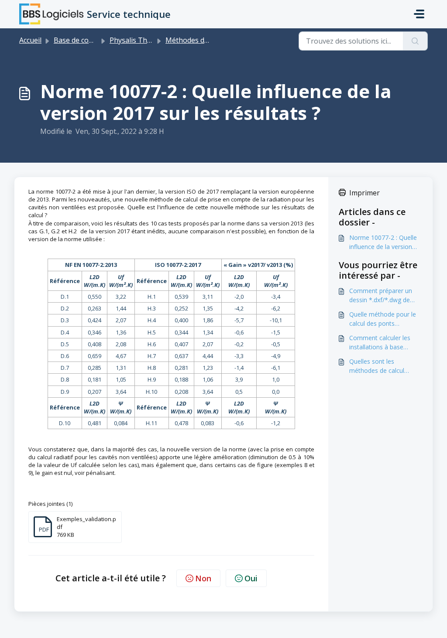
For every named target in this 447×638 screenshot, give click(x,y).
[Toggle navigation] (419, 14)
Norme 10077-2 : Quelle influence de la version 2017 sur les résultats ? (383, 242)
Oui (251, 578)
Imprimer (364, 193)
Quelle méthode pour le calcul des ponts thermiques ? (382, 319)
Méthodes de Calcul (197, 40)
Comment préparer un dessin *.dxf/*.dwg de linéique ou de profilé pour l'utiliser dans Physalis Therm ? (380, 295)
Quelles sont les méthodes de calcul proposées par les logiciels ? (376, 366)
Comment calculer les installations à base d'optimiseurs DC (379, 342)
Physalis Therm (135, 40)
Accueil (30, 40)
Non (203, 578)
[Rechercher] (415, 41)
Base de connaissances (91, 40)
